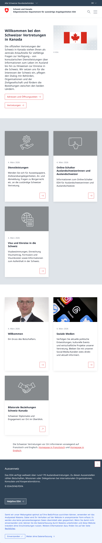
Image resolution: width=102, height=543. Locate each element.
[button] (97, 464)
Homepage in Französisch (52, 447)
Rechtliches (10, 528)
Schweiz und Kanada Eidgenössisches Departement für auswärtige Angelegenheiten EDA (44, 10)
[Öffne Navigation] (95, 12)
